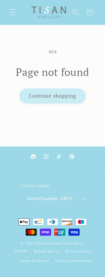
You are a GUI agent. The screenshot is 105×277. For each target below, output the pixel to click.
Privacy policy (78, 251)
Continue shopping (52, 96)
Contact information (73, 260)
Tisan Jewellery (49, 243)
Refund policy (46, 251)
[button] (13, 12)
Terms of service (34, 260)
